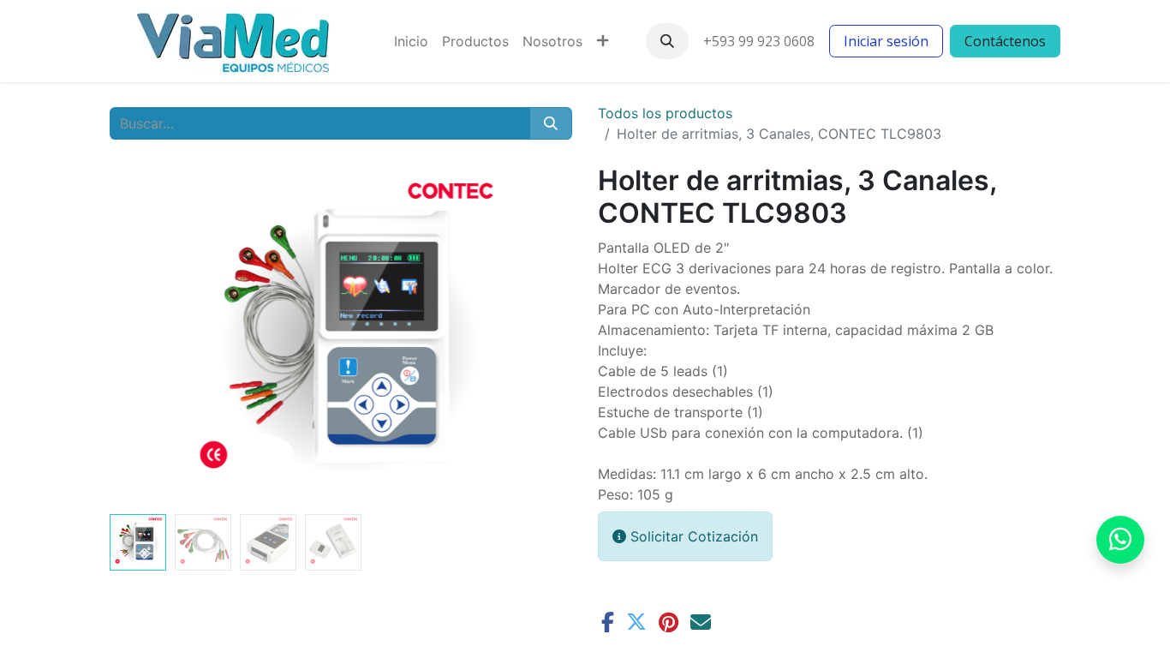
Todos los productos (665, 113)
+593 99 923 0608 (759, 41)
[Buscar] (550, 123)
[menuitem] (411, 41)
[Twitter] (636, 622)
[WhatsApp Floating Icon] (1120, 539)
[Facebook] (607, 622)
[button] (667, 41)
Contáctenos (1005, 41)
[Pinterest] (668, 622)
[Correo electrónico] (700, 622)
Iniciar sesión (886, 41)
